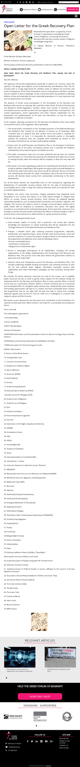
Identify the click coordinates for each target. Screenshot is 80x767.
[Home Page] (6, 2)
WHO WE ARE (64, 738)
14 (37, 677)
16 (42, 677)
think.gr (48, 765)
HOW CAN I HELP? (40, 696)
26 (66, 677)
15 (40, 677)
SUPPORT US (73, 9)
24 (61, 677)
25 (64, 677)
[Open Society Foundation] (13, 717)
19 (49, 677)
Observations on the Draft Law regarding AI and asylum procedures (19, 670)
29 (73, 677)
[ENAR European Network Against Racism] (67, 717)
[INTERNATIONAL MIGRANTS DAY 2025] (60, 657)
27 (68, 677)
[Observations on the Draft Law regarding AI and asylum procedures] (19, 657)
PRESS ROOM (9, 22)
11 (30, 677)
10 (28, 677)
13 (35, 677)
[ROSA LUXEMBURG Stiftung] (40, 717)
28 (71, 677)
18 (47, 677)
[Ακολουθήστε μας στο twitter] (20, 2)
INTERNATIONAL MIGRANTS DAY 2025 (58, 670)
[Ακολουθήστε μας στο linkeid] (23, 2)
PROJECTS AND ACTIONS (64, 742)
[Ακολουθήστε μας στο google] (33, 2)
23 (59, 677)
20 (52, 677)
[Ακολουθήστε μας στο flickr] (26, 2)
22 (56, 677)
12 (32, 677)
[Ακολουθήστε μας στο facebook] (17, 2)
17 (44, 677)
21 (54, 677)
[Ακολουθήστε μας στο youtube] (29, 2)
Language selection (46, 2)
